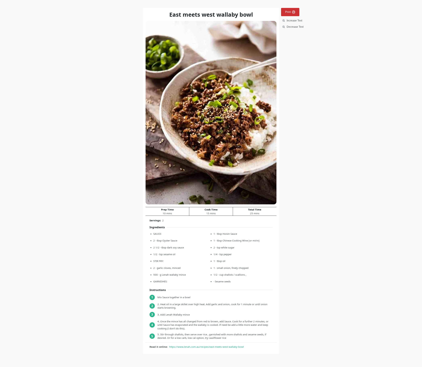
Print (288, 12)
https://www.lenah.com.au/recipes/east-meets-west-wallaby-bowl (206, 346)
